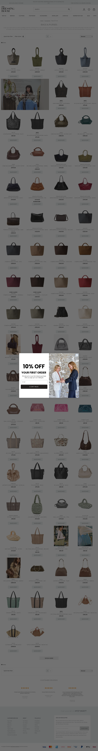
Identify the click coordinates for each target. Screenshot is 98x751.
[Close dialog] (77, 355)
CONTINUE (34, 387)
